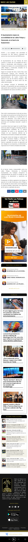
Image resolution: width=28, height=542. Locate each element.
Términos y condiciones (14, 527)
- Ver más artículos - (14, 288)
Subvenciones (16, 529)
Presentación (5, 527)
